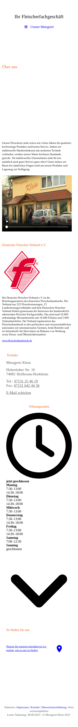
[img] (39, 45)
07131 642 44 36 (27, 385)
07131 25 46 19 (26, 381)
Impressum (23, 707)
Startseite (9, 707)
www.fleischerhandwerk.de (17, 340)
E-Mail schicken (18, 393)
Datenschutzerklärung (54, 707)
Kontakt (35, 707)
